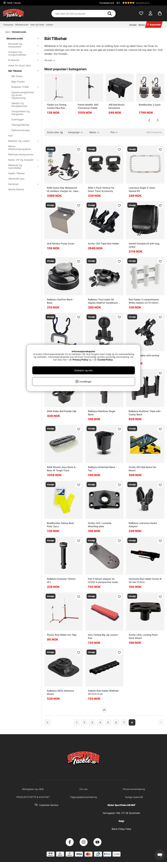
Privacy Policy (80, 359)
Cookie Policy (105, 359)
